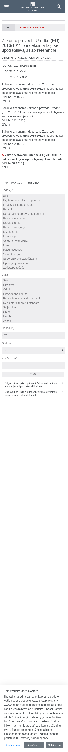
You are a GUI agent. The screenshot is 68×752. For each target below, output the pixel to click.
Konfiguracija (13, 745)
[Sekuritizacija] (33, 254)
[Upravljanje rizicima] (33, 263)
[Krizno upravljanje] (33, 227)
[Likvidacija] (33, 236)
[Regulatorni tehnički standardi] (33, 303)
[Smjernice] (33, 307)
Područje (7, 190)
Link (7, 101)
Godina (6, 343)
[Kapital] (33, 209)
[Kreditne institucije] (33, 218)
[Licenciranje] (33, 232)
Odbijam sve (55, 745)
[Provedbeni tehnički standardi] (33, 298)
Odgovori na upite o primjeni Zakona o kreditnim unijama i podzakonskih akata (31, 393)
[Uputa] (33, 312)
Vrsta (5, 274)
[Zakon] (33, 321)
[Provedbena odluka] (33, 294)
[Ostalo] (33, 245)
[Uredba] (33, 316)
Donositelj (8, 328)
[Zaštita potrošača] (33, 268)
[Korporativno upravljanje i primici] (33, 214)
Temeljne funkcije (31, 27)
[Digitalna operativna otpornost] (33, 200)
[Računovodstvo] (33, 250)
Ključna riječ (9, 358)
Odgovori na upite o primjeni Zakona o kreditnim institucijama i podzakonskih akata (31, 385)
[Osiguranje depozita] (33, 241)
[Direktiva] (33, 285)
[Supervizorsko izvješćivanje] (33, 259)
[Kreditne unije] (33, 223)
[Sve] (33, 196)
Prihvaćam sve (34, 745)
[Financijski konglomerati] (33, 205)
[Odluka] (33, 289)
